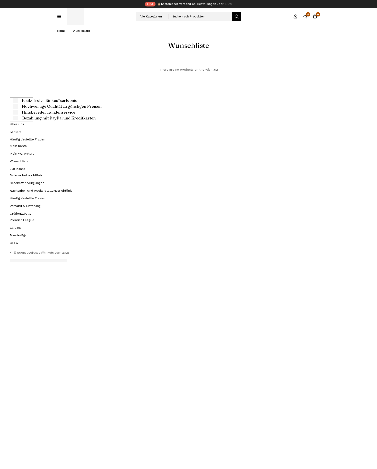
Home (61, 31)
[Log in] (295, 16)
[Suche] (236, 16)
